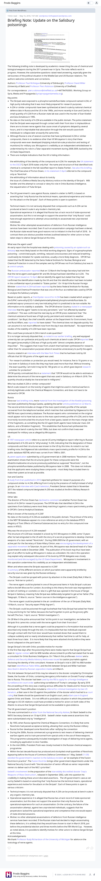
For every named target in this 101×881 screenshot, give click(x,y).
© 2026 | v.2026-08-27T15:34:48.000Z (70, 874)
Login (46, 856)
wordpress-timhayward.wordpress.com (55, 16)
